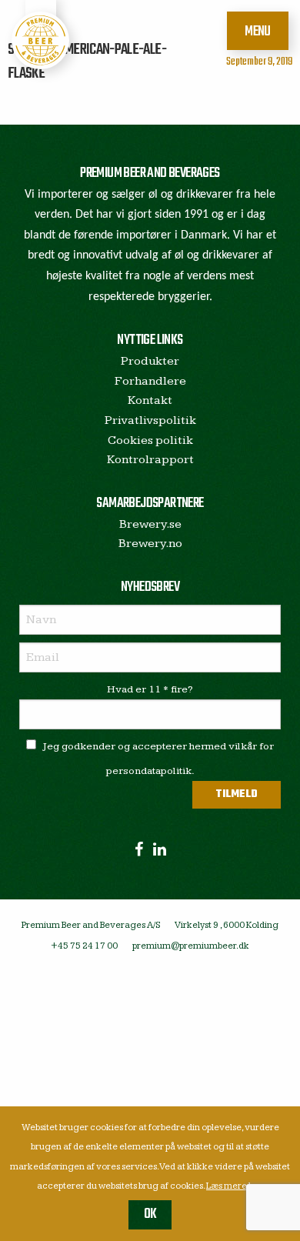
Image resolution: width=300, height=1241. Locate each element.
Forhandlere (150, 381)
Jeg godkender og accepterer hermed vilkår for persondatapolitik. (158, 758)
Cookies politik (150, 440)
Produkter (150, 361)
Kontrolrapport (150, 459)
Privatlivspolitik (150, 420)
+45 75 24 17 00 (84, 946)
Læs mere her (234, 1186)
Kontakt (150, 400)
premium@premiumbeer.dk (190, 946)
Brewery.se (150, 524)
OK (150, 1214)
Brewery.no (150, 543)
